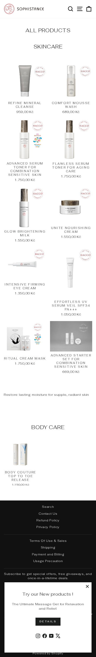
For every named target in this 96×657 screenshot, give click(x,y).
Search (48, 507)
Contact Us (48, 514)
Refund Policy (48, 520)
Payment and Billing (48, 554)
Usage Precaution (48, 561)
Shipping (48, 547)
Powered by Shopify (48, 653)
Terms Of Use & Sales (48, 541)
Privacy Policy (48, 527)
